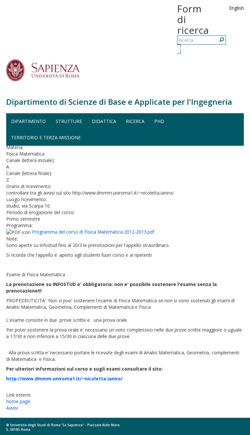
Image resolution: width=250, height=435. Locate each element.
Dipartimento (28, 121)
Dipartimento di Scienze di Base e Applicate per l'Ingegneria (119, 101)
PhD (159, 121)
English (236, 8)
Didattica (104, 121)
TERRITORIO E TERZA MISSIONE (46, 137)
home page (18, 401)
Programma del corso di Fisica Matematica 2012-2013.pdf (93, 232)
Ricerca (180, 49)
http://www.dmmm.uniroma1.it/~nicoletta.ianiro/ (64, 378)
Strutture (69, 121)
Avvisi (12, 408)
